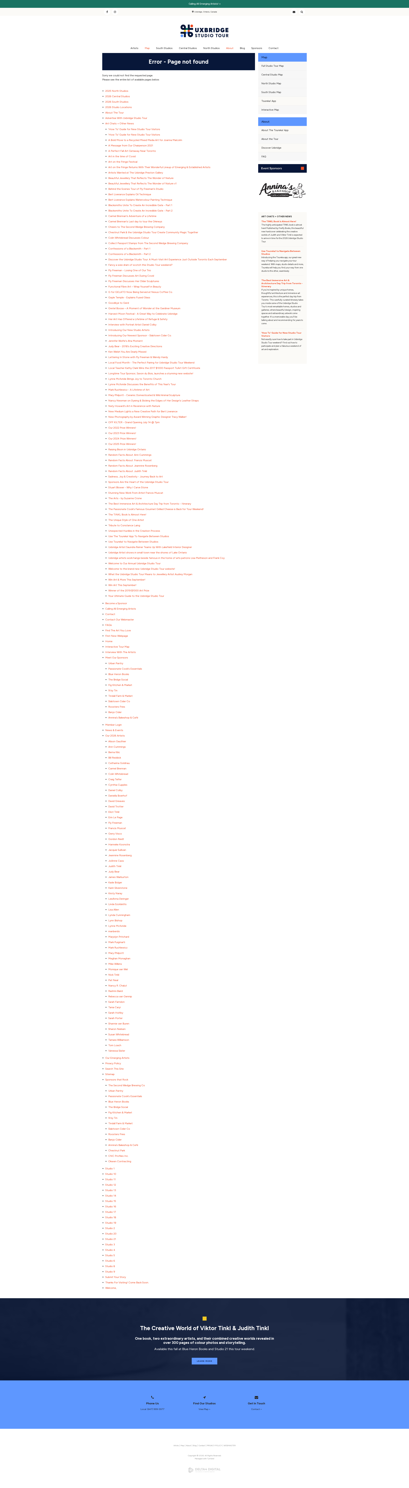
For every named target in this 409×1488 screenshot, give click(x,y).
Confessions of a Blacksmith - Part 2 (129, 254)
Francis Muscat (117, 828)
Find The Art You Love (118, 630)
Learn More (204, 1361)
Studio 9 (110, 1271)
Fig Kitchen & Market (120, 685)
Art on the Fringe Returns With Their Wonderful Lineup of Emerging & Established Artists (159, 167)
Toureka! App (268, 101)
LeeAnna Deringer (118, 898)
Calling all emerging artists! (204, 3)
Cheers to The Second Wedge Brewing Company (136, 226)
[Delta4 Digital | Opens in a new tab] (204, 1470)
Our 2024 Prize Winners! (122, 438)
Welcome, (111, 1287)
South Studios (164, 48)
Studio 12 (110, 1184)
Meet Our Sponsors (116, 657)
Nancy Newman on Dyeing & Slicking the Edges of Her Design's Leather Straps (153, 400)
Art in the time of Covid (122, 156)
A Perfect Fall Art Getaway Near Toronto (132, 150)
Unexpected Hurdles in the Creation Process (134, 530)
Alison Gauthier (117, 741)
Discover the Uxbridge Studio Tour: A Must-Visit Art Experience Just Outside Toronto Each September (167, 259)
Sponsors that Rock (116, 1079)
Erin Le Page (115, 817)
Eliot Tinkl (113, 811)
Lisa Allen (113, 909)
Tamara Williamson (118, 1039)
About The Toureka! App (275, 130)
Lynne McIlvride (117, 925)
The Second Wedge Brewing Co (126, 1085)
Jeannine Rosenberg (120, 855)
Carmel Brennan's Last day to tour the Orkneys (135, 221)
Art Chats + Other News (119, 123)
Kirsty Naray (115, 893)
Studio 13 (110, 1190)
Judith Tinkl (114, 866)
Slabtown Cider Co (119, 701)
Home (108, 641)
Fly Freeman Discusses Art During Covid (131, 275)
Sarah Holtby (115, 1012)
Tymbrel (210, 1459)
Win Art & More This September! (126, 579)
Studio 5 (110, 1255)
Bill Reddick (114, 757)
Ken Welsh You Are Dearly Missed (127, 351)
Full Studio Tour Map (272, 65)
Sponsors (256, 48)
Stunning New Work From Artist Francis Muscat (135, 492)
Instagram (115, 12)
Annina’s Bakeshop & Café (123, 717)
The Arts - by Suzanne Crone (125, 498)
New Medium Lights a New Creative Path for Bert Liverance (142, 411)
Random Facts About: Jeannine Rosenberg (132, 465)
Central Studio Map (272, 74)
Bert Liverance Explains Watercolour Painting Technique (140, 199)
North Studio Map (271, 83)
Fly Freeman (115, 822)
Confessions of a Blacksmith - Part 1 (129, 248)
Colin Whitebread (118, 773)
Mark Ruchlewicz (117, 947)
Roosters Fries (116, 706)
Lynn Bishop (115, 920)
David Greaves (116, 801)
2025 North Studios (116, 90)
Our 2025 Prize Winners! (122, 444)
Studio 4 (110, 1249)
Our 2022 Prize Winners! (122, 427)
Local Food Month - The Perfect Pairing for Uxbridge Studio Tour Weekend (151, 362)
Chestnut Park (116, 1150)
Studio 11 (110, 1179)
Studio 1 (110, 1168)
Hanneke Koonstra (119, 844)
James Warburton (118, 877)
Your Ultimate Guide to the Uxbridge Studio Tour (136, 595)
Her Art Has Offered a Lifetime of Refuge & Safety (137, 319)
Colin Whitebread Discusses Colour (128, 237)
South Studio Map (271, 92)
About (229, 48)
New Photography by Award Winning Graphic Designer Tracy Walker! (147, 416)
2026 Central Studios (117, 96)
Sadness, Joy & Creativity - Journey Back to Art (135, 476)
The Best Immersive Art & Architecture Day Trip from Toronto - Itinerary (149, 503)
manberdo (114, 931)
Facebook (107, 12)
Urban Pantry (115, 663)
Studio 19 (110, 1222)
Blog (242, 48)
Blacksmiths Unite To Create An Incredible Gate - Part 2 (140, 210)
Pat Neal (113, 980)
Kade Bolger (115, 882)
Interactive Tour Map (117, 646)
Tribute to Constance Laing (124, 525)
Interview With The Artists (120, 652)
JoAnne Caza (116, 860)
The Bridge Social (118, 679)
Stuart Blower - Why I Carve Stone (128, 487)
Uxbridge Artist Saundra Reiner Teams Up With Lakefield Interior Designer (150, 547)
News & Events (114, 730)
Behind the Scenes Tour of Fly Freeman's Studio (135, 188)
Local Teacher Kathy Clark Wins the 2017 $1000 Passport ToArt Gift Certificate (154, 368)
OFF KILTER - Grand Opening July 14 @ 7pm (134, 422)
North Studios (211, 48)
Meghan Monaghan (119, 958)
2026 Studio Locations (118, 107)
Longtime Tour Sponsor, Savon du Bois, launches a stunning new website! (150, 373)
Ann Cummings (117, 746)
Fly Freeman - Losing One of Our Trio (129, 270)
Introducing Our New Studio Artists (129, 330)
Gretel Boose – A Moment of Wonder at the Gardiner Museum (144, 308)
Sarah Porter (115, 1018)
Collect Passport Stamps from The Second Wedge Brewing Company (148, 243)
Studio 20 (110, 1233)
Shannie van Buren (118, 1023)
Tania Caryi (114, 1007)
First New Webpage (116, 635)
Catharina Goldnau (119, 763)
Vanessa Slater (116, 1050)
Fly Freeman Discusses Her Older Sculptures (133, 281)
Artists (134, 48)
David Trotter (115, 806)
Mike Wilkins (115, 963)
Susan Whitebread (118, 1034)
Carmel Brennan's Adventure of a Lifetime (132, 216)
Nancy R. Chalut (117, 985)
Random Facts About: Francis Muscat (130, 460)
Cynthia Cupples (117, 784)
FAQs (108, 625)
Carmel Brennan (117, 768)
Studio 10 (110, 1173)
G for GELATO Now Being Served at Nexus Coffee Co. (140, 292)
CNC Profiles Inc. (118, 1155)
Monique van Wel (118, 969)
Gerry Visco (115, 833)
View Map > (204, 1409)
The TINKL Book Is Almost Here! (127, 514)
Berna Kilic (114, 752)
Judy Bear (114, 871)
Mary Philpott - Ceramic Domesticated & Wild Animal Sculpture (144, 395)
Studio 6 (110, 1260)
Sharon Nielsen (117, 1029)
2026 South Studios (116, 101)
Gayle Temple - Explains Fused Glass (129, 297)
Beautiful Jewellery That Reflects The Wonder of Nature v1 (142, 183)
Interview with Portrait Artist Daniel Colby (132, 324)
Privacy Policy (113, 1063)
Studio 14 (110, 1195)
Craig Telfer (115, 779)
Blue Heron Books (118, 674)
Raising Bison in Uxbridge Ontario (127, 449)
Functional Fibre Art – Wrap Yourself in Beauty (134, 286)
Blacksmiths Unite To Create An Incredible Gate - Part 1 (140, 205)
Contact (294, 12)
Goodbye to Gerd (118, 302)
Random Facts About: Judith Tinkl (127, 471)
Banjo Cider (115, 712)
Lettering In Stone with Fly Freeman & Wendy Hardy (138, 357)
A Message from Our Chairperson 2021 (130, 145)
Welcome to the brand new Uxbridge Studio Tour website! (141, 568)
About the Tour (269, 139)
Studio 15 (110, 1201)
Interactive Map (270, 109)
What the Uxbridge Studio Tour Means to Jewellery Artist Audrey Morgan (150, 574)
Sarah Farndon (116, 1001)
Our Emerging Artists (117, 1057)
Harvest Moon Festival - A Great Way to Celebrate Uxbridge (142, 313)
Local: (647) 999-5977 (152, 1409)
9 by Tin (112, 690)
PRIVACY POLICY (214, 1445)
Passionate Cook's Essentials (125, 668)
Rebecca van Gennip (120, 996)
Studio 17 (110, 1211)
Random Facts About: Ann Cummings (129, 454)
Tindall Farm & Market (120, 695)
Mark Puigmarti (116, 942)
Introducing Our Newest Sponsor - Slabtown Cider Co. (140, 335)
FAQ (263, 156)
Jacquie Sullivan (117, 849)
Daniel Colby (115, 790)
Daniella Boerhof (117, 795)
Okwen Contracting (119, 1161)
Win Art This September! (122, 585)
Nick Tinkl (113, 974)
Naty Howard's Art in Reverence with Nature (134, 406)
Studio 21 (110, 1239)
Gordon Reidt (116, 839)
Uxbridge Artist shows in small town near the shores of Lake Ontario (147, 552)
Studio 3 (110, 1244)
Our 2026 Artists (115, 735)
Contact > (256, 1409)
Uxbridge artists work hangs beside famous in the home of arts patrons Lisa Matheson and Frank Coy (166, 557)
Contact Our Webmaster (119, 619)
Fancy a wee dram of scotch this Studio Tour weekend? (140, 264)
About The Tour (114, 112)
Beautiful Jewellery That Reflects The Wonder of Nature (141, 178)
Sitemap (110, 1074)
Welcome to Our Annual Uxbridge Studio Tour (134, 563)
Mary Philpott (116, 953)
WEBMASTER (230, 1445)
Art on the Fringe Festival (122, 161)
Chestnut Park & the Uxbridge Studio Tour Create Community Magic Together (153, 232)
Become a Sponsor (116, 603)
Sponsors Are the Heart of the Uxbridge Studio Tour (138, 481)
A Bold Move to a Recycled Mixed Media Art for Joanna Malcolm (145, 140)
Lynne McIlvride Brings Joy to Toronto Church (135, 378)
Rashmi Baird (115, 991)
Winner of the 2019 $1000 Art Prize (128, 590)
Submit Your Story (115, 1277)
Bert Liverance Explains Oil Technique (129, 194)
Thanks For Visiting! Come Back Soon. (127, 1282)
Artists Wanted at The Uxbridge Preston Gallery (135, 172)
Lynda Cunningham (119, 915)
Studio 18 (110, 1217)
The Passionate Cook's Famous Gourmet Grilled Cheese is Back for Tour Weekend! (156, 509)
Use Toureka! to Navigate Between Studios (133, 541)
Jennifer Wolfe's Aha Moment (125, 340)
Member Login (113, 724)
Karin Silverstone (117, 887)
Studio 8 (110, 1266)
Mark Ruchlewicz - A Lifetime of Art (129, 389)
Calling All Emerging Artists (120, 608)
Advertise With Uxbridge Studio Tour (126, 118)
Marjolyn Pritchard (118, 936)
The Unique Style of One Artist (126, 519)
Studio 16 (110, 1206)
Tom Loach (114, 1045)
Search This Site (114, 1068)
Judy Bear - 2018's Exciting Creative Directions (135, 346)
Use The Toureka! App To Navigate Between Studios (138, 536)
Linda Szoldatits (117, 904)
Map (147, 48)
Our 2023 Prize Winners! (122, 433)
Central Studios (188, 48)
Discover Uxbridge (271, 147)
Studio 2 (110, 1228)
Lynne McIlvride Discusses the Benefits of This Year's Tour (142, 384)
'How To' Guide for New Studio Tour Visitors (134, 129)
